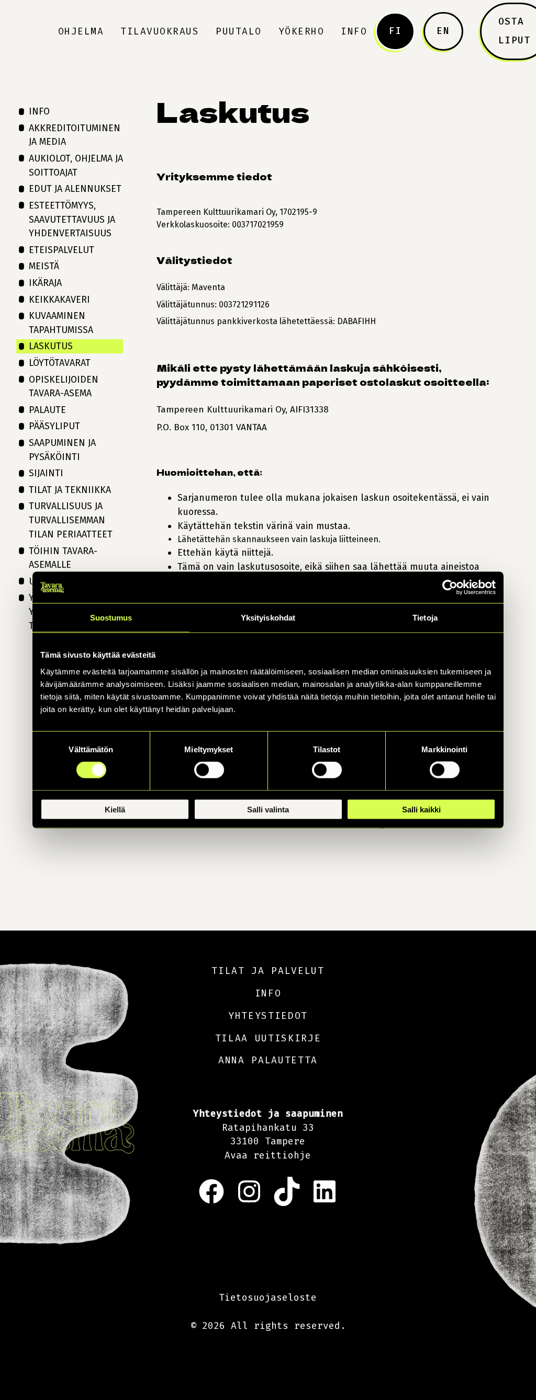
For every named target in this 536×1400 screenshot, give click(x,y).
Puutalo (239, 31)
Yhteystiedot (268, 1016)
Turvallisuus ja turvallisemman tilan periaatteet (71, 520)
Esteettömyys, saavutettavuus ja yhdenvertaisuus (72, 219)
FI (395, 31)
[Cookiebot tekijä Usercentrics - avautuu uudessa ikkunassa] (450, 587)
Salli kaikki (421, 809)
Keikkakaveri (59, 299)
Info (354, 31)
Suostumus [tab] (111, 617)
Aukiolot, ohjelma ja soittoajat (76, 165)
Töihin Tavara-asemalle (63, 558)
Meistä (44, 266)
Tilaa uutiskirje (268, 1038)
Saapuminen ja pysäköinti (62, 450)
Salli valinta (268, 809)
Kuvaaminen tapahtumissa (61, 323)
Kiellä (115, 809)
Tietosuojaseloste (268, 1297)
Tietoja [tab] (425, 617)
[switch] (209, 770)
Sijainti (46, 473)
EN (443, 31)
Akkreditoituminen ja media (74, 135)
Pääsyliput (54, 426)
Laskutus (51, 346)
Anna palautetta (268, 1060)
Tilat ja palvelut (267, 971)
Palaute (47, 410)
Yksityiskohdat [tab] (268, 617)
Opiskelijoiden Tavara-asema (63, 386)
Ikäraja (45, 283)
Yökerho (301, 31)
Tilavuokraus (159, 31)
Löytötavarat (60, 363)
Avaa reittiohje (268, 1155)
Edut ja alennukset (75, 188)
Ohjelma (81, 31)
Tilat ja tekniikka (70, 490)
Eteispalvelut (61, 250)
